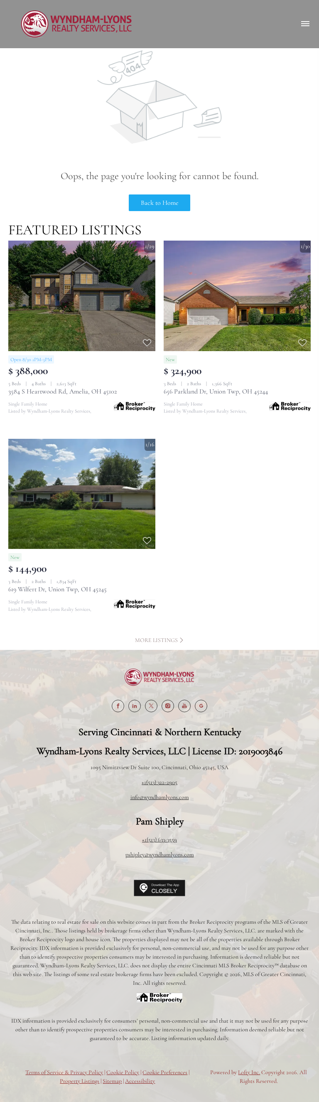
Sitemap (112, 1081)
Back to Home (160, 203)
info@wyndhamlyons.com (159, 797)
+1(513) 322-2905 (159, 782)
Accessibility (140, 1081)
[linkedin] (134, 706)
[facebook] (118, 706)
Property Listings (79, 1081)
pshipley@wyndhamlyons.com (159, 854)
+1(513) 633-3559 (159, 839)
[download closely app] (160, 888)
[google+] (201, 706)
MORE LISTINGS (157, 640)
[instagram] (168, 706)
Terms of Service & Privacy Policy (64, 1072)
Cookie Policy (122, 1072)
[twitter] (151, 706)
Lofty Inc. (249, 1072)
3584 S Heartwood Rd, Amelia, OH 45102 (62, 391)
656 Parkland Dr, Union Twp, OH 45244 (216, 391)
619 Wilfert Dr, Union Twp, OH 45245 (57, 589)
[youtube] (184, 706)
